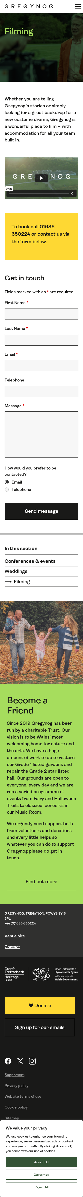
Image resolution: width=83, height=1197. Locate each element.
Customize (41, 1174)
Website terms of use (23, 1096)
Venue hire (15, 936)
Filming (22, 581)
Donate (42, 1005)
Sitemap (12, 1118)
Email (11, 354)
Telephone (14, 380)
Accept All (41, 1162)
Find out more (41, 881)
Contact (12, 947)
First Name (16, 302)
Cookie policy (16, 1107)
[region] (41, 1158)
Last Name (16, 328)
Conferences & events (30, 561)
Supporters (14, 1075)
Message (14, 406)
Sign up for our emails (40, 1027)
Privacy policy (16, 1085)
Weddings (16, 571)
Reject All (41, 1187)
